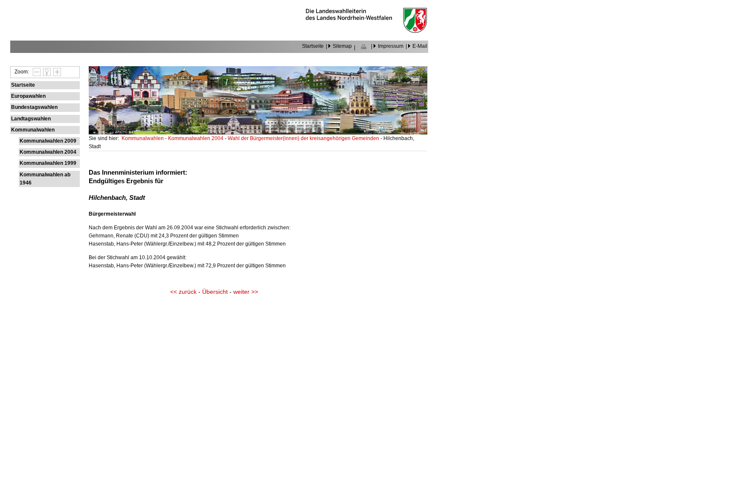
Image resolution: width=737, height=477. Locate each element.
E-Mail (419, 46)
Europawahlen (28, 96)
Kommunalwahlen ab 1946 (45, 179)
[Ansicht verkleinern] (35, 72)
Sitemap (342, 46)
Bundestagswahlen (34, 107)
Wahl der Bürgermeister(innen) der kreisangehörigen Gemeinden (304, 138)
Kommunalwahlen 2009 (48, 141)
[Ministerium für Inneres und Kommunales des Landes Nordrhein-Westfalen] (366, 31)
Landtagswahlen (31, 119)
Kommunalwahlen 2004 (48, 152)
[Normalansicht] (46, 72)
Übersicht (215, 292)
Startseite (313, 46)
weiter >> (245, 292)
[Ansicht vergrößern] (56, 72)
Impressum (390, 46)
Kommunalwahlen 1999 (48, 163)
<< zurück (183, 292)
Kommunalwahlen (33, 130)
